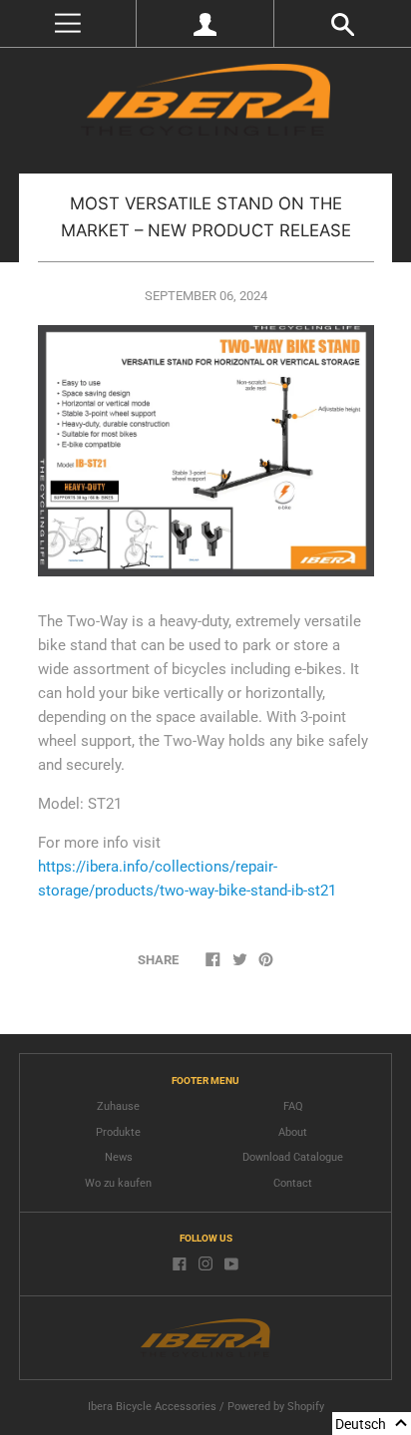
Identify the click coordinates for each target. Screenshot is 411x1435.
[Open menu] (68, 23)
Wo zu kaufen (118, 1183)
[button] (371, 1423)
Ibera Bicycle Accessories (152, 1406)
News (119, 1157)
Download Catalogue (292, 1157)
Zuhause (118, 1106)
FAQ (293, 1106)
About (292, 1132)
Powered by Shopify (275, 1406)
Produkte (118, 1132)
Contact (292, 1183)
